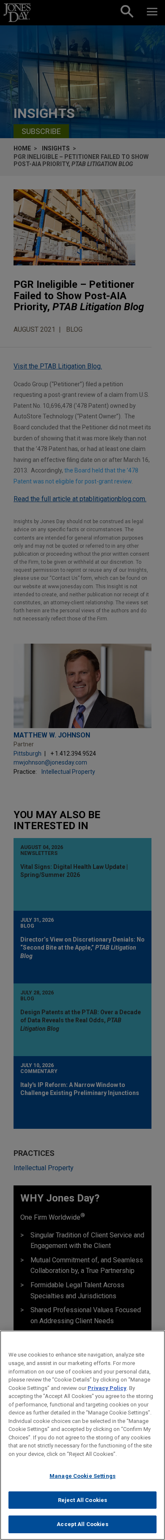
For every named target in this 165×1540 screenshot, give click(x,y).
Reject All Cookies (82, 1500)
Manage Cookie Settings (83, 1476)
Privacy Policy (107, 1388)
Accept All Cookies (82, 1524)
